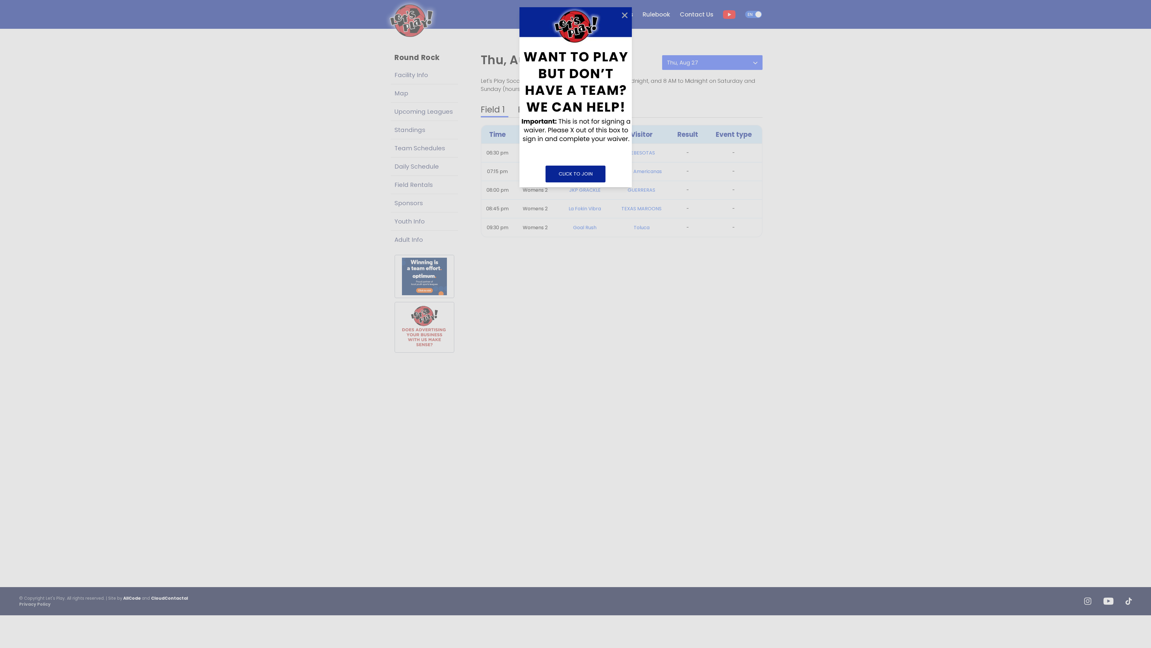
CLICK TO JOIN (576, 173)
